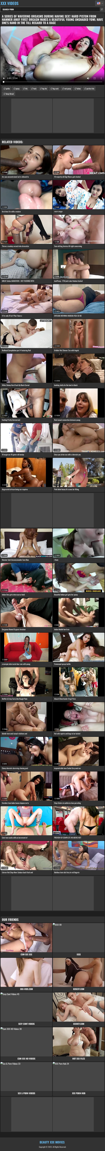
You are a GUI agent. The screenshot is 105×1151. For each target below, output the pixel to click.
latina (79, 88)
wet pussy (67, 88)
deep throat (10, 93)
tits (26, 88)
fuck (34, 88)
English (99, 3)
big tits (44, 88)
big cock (56, 88)
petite (8, 88)
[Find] (102, 9)
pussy (17, 88)
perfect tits (90, 88)
